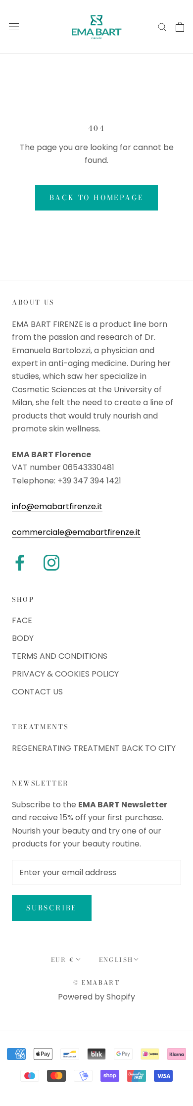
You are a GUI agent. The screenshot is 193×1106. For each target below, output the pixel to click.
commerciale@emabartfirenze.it (76, 532)
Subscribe (51, 907)
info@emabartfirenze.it (57, 506)
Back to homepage (96, 197)
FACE (22, 620)
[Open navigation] (14, 27)
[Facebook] (20, 563)
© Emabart (96, 982)
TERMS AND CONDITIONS (59, 656)
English (116, 959)
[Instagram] (51, 563)
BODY (23, 638)
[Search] (162, 26)
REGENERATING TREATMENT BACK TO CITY (94, 748)
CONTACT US (37, 691)
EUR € (63, 959)
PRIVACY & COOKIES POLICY (65, 674)
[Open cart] (180, 27)
